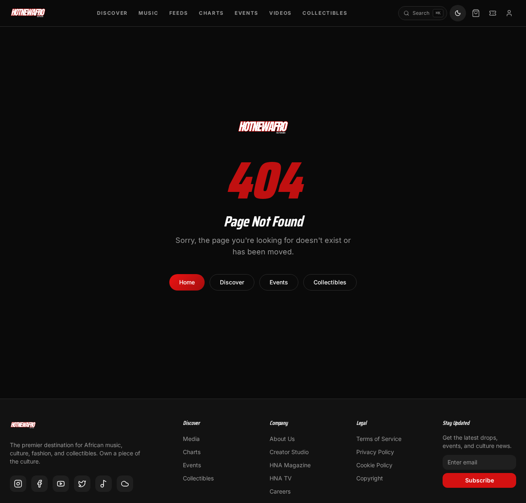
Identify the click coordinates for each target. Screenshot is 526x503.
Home (187, 282)
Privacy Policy (375, 451)
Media (191, 438)
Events (246, 13)
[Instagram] (18, 483)
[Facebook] (39, 483)
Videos (280, 13)
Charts (211, 13)
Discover (112, 13)
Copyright (369, 478)
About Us (282, 438)
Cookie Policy (374, 464)
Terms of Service (378, 438)
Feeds (178, 13)
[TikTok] (103, 483)
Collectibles (324, 13)
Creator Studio (289, 451)
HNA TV (281, 478)
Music (148, 13)
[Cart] (475, 13)
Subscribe (479, 480)
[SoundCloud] (125, 483)
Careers (280, 491)
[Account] (509, 13)
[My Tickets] (493, 13)
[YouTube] (61, 483)
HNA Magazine (290, 464)
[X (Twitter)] (82, 483)
